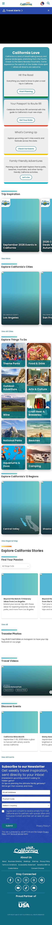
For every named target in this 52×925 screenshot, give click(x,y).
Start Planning (26, 91)
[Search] (48, 3)
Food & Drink (8, 690)
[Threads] (34, 880)
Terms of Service (16, 834)
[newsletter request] (34, 888)
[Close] (49, 10)
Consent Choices (37, 868)
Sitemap (35, 861)
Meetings (27, 861)
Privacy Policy (42, 826)
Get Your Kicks (26, 120)
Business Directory (15, 861)
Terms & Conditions (9, 865)
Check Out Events (26, 148)
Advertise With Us (43, 865)
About (4, 861)
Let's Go (26, 177)
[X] (18, 880)
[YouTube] (12, 649)
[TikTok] (26, 888)
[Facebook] (10, 880)
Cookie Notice (13, 868)
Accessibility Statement (27, 865)
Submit (9, 825)
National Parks (21, 690)
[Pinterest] (8, 649)
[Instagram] (5, 649)
